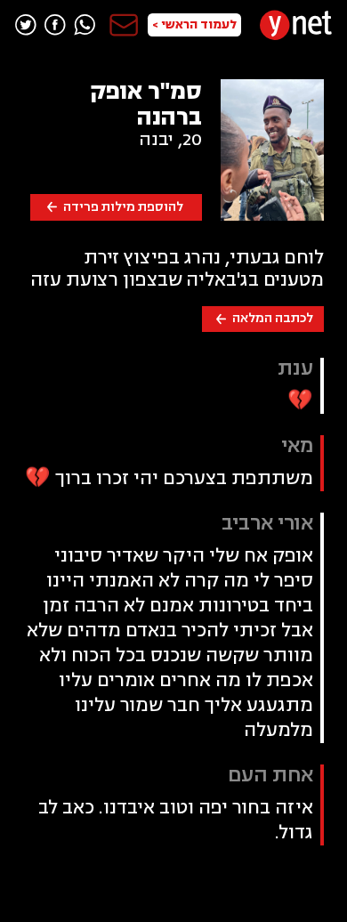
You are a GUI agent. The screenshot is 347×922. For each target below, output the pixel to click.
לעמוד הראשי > (194, 24)
